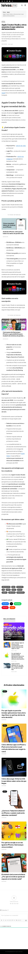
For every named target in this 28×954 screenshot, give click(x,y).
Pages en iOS (12, 592)
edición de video (21, 145)
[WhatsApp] (9, 1)
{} (18, 920)
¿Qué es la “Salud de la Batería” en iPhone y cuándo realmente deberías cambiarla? (13, 813)
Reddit (12, 607)
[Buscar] (22, 5)
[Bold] (1, 920)
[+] (20, 920)
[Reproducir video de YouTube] (14, 287)
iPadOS (8, 589)
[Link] (16, 920)
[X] (4, 1)
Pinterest (5, 607)
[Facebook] (2, 1)
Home (4, 12)
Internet (5, 823)
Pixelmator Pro (20, 592)
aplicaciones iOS (6, 586)
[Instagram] (7, 1)
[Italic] (3, 920)
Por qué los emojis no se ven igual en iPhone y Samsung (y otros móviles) (12, 845)
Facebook (5, 603)
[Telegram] (12, 1)
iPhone (13, 589)
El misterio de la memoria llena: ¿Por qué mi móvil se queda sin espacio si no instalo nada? (13, 876)
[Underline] (5, 920)
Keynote (20, 589)
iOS (3, 589)
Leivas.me (11, 951)
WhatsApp (17, 603)
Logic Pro (4, 592)
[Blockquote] (13, 920)
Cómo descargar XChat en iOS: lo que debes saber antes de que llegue (14, 781)
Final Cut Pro (20, 586)
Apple (8, 12)
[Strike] (7, 920)
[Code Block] (14, 920)
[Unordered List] (11, 920)
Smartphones (7, 855)
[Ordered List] (9, 920)
